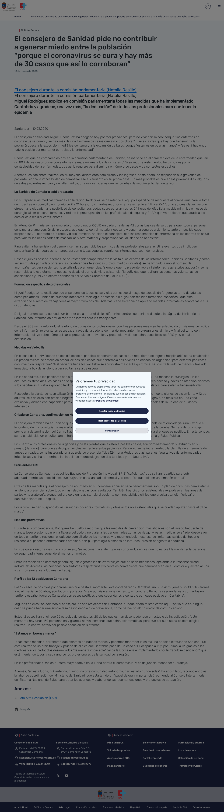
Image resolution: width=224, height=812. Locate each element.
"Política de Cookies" (107, 400)
